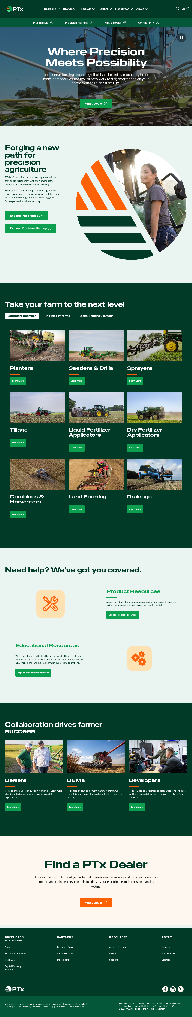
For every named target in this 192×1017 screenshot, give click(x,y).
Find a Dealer (168, 953)
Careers (166, 947)
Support (113, 959)
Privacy (21, 1004)
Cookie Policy (48, 1007)
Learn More (18, 381)
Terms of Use (10, 1004)
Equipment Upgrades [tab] (22, 316)
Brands (8, 947)
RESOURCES (118, 937)
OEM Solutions (65, 953)
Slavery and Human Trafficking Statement (24, 1007)
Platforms (10, 959)
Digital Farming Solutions (13, 968)
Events (112, 953)
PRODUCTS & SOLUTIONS (14, 939)
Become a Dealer (65, 947)
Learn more (135, 509)
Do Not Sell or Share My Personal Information (44, 1004)
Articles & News (117, 947)
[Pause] (181, 37)
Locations (167, 959)
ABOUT (167, 937)
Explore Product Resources (122, 614)
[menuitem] (52, 9)
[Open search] (177, 8)
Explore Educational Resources (33, 672)
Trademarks (60, 1007)
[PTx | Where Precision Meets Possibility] (15, 8)
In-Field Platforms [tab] (58, 316)
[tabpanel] (96, 427)
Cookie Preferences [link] (76, 1007)
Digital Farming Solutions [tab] (96, 316)
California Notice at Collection (77, 1004)
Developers (63, 959)
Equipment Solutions (16, 953)
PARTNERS (65, 937)
